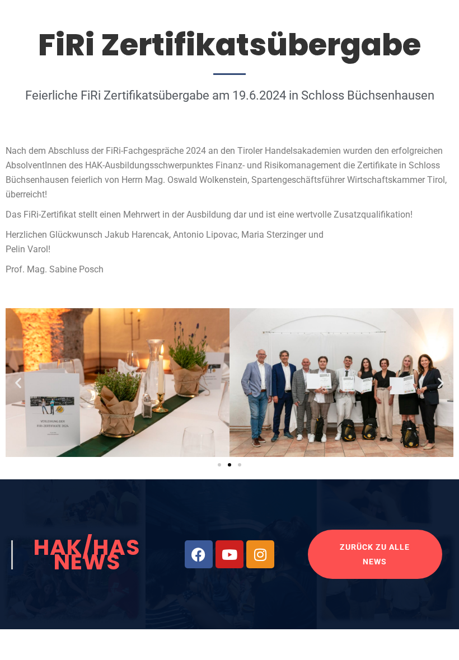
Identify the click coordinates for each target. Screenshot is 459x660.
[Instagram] (260, 554)
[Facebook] (199, 554)
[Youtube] (229, 554)
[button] (18, 382)
